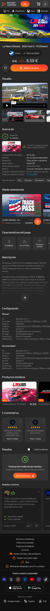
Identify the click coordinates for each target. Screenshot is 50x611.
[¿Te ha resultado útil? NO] (36, 526)
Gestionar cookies (25, 597)
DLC (19, 180)
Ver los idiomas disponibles (37, 158)
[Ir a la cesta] (38, 3)
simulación (39, 180)
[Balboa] (7, 493)
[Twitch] (39, 579)
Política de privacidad (25, 543)
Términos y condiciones (25, 539)
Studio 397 (31, 163)
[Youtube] (32, 579)
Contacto (25, 550)
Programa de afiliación (25, 546)
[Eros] (35, 422)
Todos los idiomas (41, 449)
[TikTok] (46, 579)
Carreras (30, 169)
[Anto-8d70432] (12, 422)
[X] (11, 579)
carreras (28, 180)
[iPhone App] (15, 587)
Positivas (30, 174)
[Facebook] (25, 579)
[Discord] (4, 579)
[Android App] (34, 587)
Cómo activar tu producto (37, 160)
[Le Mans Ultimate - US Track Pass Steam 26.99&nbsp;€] (21, 205)
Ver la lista (31, 155)
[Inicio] (9, 4)
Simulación (38, 169)
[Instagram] (18, 579)
